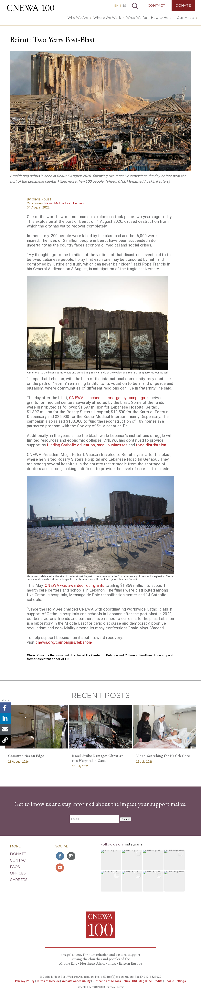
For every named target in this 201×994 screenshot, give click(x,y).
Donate (183, 5)
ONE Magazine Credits (147, 981)
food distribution (151, 445)
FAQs (15, 867)
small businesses (112, 445)
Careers (19, 880)
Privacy (111, 987)
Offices (18, 873)
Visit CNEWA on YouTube (60, 868)
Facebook (5, 707)
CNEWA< (30, 8)
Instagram (133, 844)
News (48, 203)
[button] (111, 859)
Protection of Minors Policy (111, 981)
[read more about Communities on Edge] (36, 726)
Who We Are (78, 18)
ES (124, 5)
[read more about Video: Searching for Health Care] (164, 726)
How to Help (161, 18)
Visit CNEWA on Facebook (60, 856)
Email (5, 729)
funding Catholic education (71, 445)
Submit (126, 819)
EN (116, 5)
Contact (156, 5)
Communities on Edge (26, 755)
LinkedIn (5, 718)
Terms (120, 987)
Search (135, 5)
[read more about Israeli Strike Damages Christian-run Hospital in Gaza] (100, 726)
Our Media (185, 18)
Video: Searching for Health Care (163, 755)
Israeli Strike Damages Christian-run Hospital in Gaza (98, 758)
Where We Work (107, 18)
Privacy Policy (25, 981)
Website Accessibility (76, 981)
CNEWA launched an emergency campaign (107, 397)
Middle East (62, 203)
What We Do (136, 18)
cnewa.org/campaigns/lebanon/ (64, 642)
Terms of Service (48, 981)
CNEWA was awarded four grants (74, 585)
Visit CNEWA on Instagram (72, 856)
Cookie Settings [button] (175, 981)
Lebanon (79, 203)
